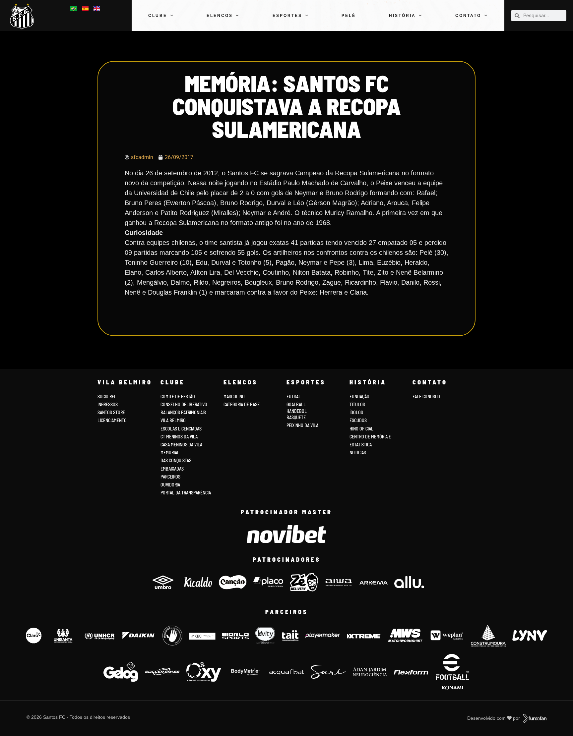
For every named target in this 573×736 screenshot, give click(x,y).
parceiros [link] (170, 477)
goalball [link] (296, 404)
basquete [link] (296, 417)
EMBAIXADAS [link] (172, 469)
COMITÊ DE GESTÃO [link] (177, 396)
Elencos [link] (220, 15)
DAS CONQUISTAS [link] (175, 460)
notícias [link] (358, 452)
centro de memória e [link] (370, 436)
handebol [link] (296, 411)
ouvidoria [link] (170, 484)
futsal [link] (293, 396)
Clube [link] (157, 15)
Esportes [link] (287, 15)
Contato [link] (468, 15)
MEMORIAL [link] (169, 452)
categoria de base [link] (242, 404)
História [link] (402, 15)
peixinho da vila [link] (302, 425)
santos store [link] (111, 412)
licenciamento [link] (112, 420)
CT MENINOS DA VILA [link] (179, 436)
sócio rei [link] (106, 396)
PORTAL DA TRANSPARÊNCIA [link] (185, 492)
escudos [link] (358, 420)
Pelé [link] (349, 15)
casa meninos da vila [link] (181, 444)
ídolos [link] (356, 412)
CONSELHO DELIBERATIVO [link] (183, 404)
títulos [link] (357, 404)
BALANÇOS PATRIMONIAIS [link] (183, 412)
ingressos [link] (107, 404)
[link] (24, 16)
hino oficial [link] (361, 428)
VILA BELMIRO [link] (173, 420)
